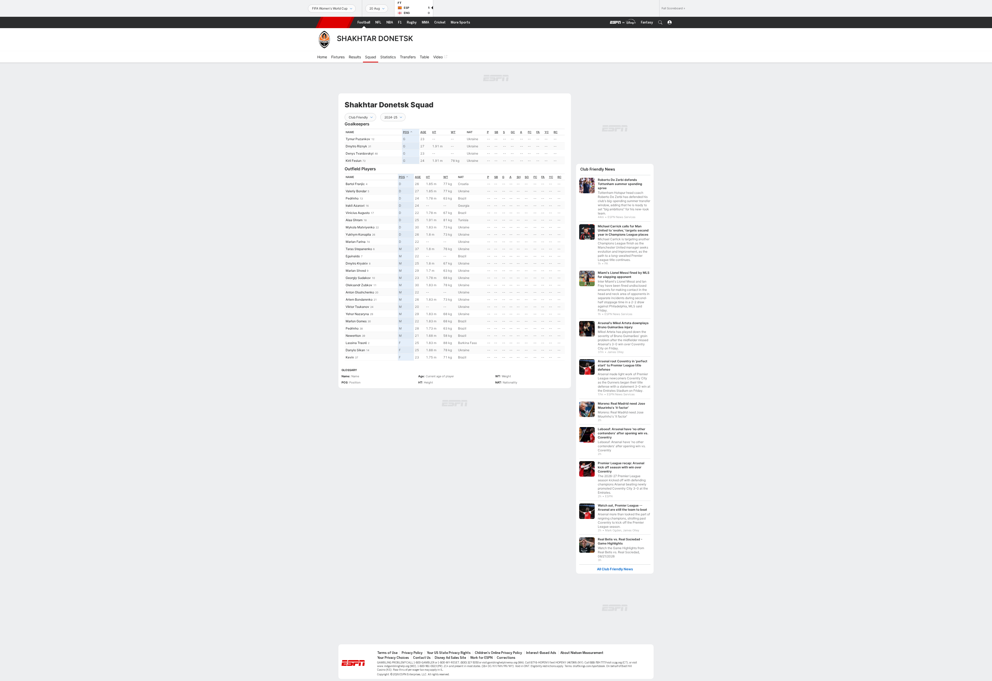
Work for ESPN (481, 658)
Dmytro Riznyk (356, 146)
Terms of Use (387, 653)
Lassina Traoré (356, 343)
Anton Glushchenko (360, 292)
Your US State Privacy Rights (449, 653)
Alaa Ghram (354, 220)
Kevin (350, 357)
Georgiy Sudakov (358, 278)
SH (519, 177)
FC (529, 132)
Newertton (353, 336)
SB (496, 132)
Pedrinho (352, 198)
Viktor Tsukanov (357, 307)
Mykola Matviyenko (360, 227)
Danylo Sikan (355, 350)
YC (547, 132)
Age (423, 132)
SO (527, 177)
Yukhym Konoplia (358, 234)
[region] (455, 146)
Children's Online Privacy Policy (498, 653)
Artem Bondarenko (359, 299)
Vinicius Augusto (358, 213)
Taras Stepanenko (359, 249)
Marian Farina (356, 242)
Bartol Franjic (355, 184)
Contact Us (422, 658)
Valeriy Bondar (356, 191)
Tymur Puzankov (358, 139)
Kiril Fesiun (353, 161)
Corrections (506, 658)
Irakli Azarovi (355, 205)
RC (555, 132)
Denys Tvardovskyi (360, 153)
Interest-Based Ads (541, 653)
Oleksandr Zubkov (359, 285)
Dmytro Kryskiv (357, 263)
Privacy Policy (412, 653)
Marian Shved (356, 271)
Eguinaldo (353, 256)
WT (453, 132)
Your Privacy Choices (393, 658)
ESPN (335, 22)
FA (538, 132)
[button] (660, 22)
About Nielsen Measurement (581, 653)
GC (513, 132)
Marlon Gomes (356, 321)
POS (406, 132)
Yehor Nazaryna (357, 314)
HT (434, 132)
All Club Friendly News (615, 569)
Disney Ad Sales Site (450, 658)
